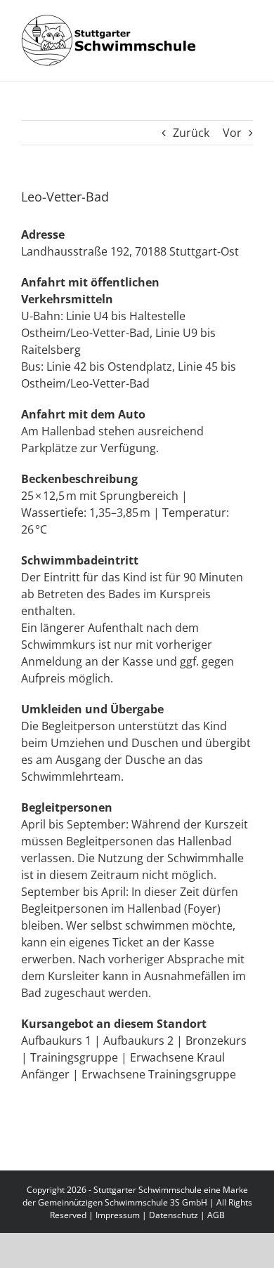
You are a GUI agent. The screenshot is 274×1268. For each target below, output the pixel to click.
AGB (216, 1215)
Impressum (118, 1215)
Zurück (191, 132)
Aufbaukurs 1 (56, 1040)
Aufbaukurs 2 (138, 1040)
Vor (232, 132)
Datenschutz (173, 1215)
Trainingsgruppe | (78, 1057)
